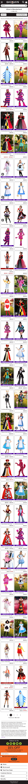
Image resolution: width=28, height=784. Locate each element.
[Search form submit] (26, 5)
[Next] (20, 715)
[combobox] (13, 5)
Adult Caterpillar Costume (6, 85)
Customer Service (6, 773)
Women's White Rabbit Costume (5, 661)
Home (4, 764)
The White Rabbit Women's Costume (6, 409)
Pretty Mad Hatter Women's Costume (6, 178)
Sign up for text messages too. (9, 756)
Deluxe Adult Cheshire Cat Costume (20, 478)
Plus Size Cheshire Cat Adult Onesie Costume (6, 108)
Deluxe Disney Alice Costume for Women (20, 638)
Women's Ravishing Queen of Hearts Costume (20, 270)
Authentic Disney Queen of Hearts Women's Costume (6, 432)
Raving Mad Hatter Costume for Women (7, 224)
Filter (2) (3, 14)
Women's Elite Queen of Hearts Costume (7, 363)
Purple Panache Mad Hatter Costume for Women (20, 409)
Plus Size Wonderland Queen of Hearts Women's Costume (7, 501)
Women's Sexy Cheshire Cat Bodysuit (20, 39)
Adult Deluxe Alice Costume (20, 432)
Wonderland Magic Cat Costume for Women (19, 247)
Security (3, 779)
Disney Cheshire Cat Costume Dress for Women (20, 294)
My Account (6, 767)
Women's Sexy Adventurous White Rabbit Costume (6, 684)
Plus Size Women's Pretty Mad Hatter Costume (6, 615)
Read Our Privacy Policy (14, 761)
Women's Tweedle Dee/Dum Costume (20, 85)
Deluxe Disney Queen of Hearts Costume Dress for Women (21, 317)
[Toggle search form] (23, 2)
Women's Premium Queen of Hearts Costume (20, 615)
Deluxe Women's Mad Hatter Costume (6, 62)
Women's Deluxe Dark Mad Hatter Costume (20, 386)
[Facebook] (7, 743)
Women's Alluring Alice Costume (19, 592)
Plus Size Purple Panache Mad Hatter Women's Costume (20, 340)
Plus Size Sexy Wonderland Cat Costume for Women (7, 39)
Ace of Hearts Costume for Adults (6, 317)
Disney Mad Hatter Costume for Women (7, 386)
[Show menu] (2, 2)
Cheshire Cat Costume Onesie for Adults (6, 247)
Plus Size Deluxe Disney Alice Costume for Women (20, 501)
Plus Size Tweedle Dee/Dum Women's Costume (20, 661)
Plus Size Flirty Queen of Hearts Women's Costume (21, 224)
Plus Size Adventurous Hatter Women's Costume (6, 270)
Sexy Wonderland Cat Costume (7, 340)
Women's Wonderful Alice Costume (6, 455)
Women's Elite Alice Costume (20, 363)
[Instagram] (14, 743)
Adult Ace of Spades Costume (6, 638)
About (2, 776)
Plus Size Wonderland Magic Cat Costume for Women (6, 592)
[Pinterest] (11, 743)
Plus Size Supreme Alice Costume (19, 455)
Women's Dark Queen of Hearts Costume (21, 684)
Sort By (21, 14)
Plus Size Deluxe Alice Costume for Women (7, 201)
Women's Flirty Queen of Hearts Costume (19, 62)
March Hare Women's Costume (7, 294)
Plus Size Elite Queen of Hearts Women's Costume (7, 478)
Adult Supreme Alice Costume (20, 201)
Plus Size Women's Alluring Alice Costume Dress (20, 178)
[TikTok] (20, 743)
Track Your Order (8, 770)
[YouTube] (17, 743)
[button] (26, 2)
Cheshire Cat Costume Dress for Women (21, 108)
